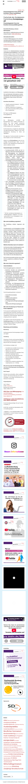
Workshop (15, 766)
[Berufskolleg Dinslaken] (13, 1)
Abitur (5, 720)
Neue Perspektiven (16, 752)
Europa (11, 737)
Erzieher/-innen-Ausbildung (17, 428)
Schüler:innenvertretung (15, 754)
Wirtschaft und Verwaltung (8, 766)
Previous (19, 10)
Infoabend (14, 749)
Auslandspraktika (11, 727)
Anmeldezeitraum (15, 720)
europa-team (9, 740)
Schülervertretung (16, 756)
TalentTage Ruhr (16, 760)
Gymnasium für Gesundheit (9, 747)
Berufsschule (17, 733)
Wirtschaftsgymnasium (12, 764)
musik (12, 752)
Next (23, 10)
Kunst (10, 752)
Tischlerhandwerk (8, 761)
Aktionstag (10, 720)
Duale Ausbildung (9, 736)
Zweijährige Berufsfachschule (13, 769)
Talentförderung (8, 760)
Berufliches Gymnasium (12, 731)
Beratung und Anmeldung (18, 729)
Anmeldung (7, 722)
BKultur (22, 733)
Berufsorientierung (9, 733)
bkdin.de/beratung (16, 34)
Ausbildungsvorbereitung (19, 724)
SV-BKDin (14, 758)
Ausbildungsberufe (9, 724)
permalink (22, 431)
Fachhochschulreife (8, 745)
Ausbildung (13, 722)
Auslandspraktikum (9, 729)
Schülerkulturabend (7, 756)
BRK (15, 14)
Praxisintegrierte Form (8, 431)
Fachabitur (17, 740)
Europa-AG (16, 737)
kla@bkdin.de (9, 385)
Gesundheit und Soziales (16, 745)
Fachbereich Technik (9, 742)
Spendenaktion (7, 758)
